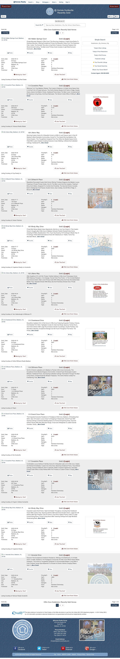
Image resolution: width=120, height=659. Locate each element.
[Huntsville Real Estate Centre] (19, 2)
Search (74, 654)
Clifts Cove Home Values (70, 79)
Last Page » (115, 32)
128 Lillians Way (16, 156)
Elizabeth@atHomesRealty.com (60, 641)
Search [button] (30, 2)
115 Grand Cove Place (17, 438)
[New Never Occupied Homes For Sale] (100, 527)
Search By (39, 25)
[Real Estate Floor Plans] (100, 386)
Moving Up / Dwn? (20, 74)
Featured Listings (100, 59)
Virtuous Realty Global (19, 126)
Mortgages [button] (45, 2)
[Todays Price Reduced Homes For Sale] (100, 292)
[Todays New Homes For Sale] (100, 339)
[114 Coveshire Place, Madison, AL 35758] (13, 86)
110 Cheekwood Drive (17, 344)
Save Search (114, 6)
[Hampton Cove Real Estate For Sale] (100, 151)
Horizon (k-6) (55, 538)
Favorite (30, 53)
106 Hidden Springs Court (18, 62)
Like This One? (60, 74)
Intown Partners (17, 220)
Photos (11, 53)
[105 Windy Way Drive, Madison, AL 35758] (13, 227)
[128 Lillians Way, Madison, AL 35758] (13, 132)
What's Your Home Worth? (100, 70)
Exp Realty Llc (17, 173)
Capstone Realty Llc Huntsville (22, 267)
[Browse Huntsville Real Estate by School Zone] (100, 433)
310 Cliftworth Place (17, 203)
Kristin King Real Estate (19, 79)
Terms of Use (90, 654)
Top (55, 654)
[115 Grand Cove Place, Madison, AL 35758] (13, 414)
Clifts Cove (14, 68)
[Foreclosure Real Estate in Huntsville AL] (100, 104)
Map (70, 53)
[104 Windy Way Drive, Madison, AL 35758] (13, 508)
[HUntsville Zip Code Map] (100, 245)
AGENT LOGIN (66, 654)
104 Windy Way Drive (17, 532)
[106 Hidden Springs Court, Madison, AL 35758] (13, 39)
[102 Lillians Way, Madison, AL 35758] (13, 273)
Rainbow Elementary (57, 68)
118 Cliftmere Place (17, 391)
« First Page (5, 32)
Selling (61, 2)
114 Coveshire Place (17, 109)
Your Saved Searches (100, 66)
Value (50, 53)
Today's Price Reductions (100, 51)
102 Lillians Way (16, 297)
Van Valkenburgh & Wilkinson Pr (22, 314)
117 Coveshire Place (17, 485)
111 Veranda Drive (16, 579)
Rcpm (14, 408)
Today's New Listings (100, 48)
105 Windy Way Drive (17, 250)
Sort (4, 16)
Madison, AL (15, 64)
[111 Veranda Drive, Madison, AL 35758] (13, 555)
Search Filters (6, 6)
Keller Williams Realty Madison (22, 361)
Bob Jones (54, 70)
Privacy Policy (81, 654)
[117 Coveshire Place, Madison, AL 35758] (13, 461)
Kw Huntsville (17, 455)
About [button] (54, 2)
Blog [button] (37, 2)
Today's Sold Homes (100, 55)
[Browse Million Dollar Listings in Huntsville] (100, 198)
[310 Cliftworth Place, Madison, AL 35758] (13, 180)
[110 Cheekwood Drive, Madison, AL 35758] (13, 321)
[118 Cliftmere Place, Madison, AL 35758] (13, 367)
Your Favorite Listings (100, 62)
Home (59, 654)
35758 (13, 66)
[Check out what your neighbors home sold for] (100, 573)
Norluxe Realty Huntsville (20, 596)
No (12, 70)
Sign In (68, 2)
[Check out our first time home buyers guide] (100, 480)
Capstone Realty (17, 549)
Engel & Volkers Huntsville (20, 502)
